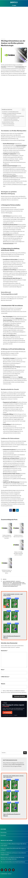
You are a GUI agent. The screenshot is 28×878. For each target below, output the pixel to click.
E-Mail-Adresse (5, 676)
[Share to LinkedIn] (17, 511)
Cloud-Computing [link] (7, 320)
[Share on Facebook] (10, 511)
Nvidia (5, 579)
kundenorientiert (16, 583)
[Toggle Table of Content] (22, 110)
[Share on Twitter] (14, 511)
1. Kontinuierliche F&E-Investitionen (11, 119)
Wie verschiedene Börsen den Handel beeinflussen (13, 861)
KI (10, 583)
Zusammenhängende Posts (9, 125)
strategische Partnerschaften (12, 585)
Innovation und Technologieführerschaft (10, 117)
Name (3, 669)
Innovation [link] (3, 66)
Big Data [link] (21, 377)
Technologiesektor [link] (19, 66)
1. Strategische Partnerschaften (10, 114)
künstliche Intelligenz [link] (21, 145)
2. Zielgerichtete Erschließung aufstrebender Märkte (14, 116)
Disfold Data (3, 832)
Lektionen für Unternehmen (8, 123)
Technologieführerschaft (10, 586)
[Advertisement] (14, 21)
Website (3, 683)
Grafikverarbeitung (18, 582)
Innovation (6, 583)
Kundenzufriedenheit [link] (8, 243)
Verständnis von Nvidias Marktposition (10, 111)
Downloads (3, 835)
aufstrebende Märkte (9, 581)
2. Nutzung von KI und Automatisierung (11, 120)
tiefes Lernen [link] (18, 318)
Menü (14, 5)
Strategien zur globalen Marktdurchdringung (11, 113)
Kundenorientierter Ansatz (8, 122)
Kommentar (4, 650)
